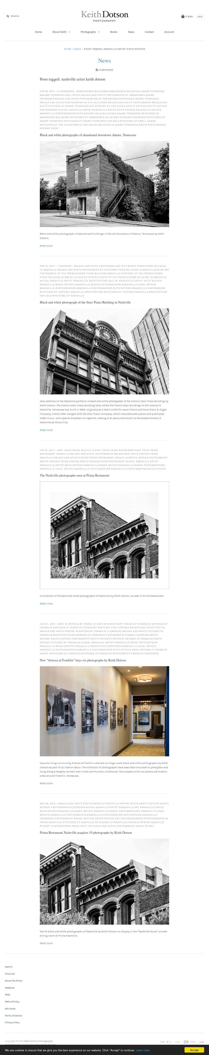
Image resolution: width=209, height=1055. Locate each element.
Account (169, 31)
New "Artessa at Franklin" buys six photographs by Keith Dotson (83, 660)
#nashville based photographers (98, 284)
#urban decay (49, 128)
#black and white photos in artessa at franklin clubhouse (81, 631)
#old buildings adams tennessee (118, 113)
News (131, 31)
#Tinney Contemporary (56, 826)
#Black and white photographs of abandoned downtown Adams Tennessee (107, 98)
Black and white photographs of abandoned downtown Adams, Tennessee (88, 135)
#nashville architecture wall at (95, 280)
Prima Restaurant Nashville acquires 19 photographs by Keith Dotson (86, 832)
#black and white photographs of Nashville (89, 803)
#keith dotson (136, 106)
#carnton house (64, 635)
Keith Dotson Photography (38, 1041)
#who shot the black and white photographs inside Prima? (113, 826)
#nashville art (129, 807)
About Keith (59, 31)
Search (8, 966)
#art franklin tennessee (133, 624)
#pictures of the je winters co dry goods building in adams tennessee (89, 124)
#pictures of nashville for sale (117, 822)
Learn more (143, 1050)
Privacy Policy (12, 1022)
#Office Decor (93, 818)
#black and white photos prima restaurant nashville (91, 457)
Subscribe (106, 69)
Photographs (88, 31)
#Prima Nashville (152, 822)
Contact (149, 31)
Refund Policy (12, 1001)
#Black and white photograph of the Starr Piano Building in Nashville (106, 269)
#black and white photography (129, 102)
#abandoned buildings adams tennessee (137, 91)
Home (38, 31)
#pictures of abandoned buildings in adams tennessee (108, 117)
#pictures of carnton (64, 653)
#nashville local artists (139, 284)
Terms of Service (13, 1015)
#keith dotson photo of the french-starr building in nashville (123, 277)
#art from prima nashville (75, 450)
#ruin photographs (152, 124)
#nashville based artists (57, 284)
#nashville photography (149, 288)
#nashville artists (148, 110)
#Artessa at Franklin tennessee (75, 627)
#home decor (129, 803)
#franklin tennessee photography (100, 635)
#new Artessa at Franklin (149, 649)
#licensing (77, 807)
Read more (46, 245)
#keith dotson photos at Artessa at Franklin (121, 638)
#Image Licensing (137, 635)
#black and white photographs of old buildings (73, 102)
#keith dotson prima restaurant (102, 461)
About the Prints (14, 980)
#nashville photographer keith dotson (67, 113)
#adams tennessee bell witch (60, 95)
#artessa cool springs (113, 627)
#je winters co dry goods (108, 106)
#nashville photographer (58, 288)
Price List (10, 973)
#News (44, 653)
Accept (194, 1050)
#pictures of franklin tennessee (136, 653)
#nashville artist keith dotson (113, 110)
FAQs (7, 994)
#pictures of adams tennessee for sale (91, 121)
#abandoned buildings (92, 91)
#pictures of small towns (138, 121)
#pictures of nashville (68, 295)
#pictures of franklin (96, 653)
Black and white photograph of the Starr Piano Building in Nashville (85, 302)
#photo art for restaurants (123, 818)
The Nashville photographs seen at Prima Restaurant (74, 475)
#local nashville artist (75, 110)
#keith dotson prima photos (59, 461)
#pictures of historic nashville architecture (71, 292)
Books (113, 31)
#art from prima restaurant (114, 450)
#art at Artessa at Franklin (77, 624)
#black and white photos (147, 627)
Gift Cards (10, 1008)
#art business (106, 624)
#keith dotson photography (148, 457)
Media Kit (10, 987)
